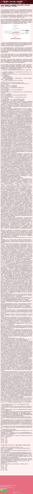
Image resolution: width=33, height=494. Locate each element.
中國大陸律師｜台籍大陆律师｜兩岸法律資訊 (13, 1)
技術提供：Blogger (17, 492)
